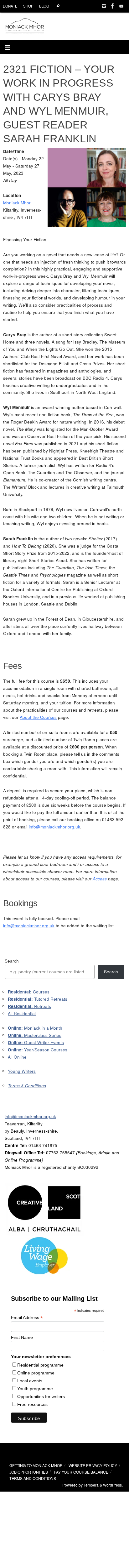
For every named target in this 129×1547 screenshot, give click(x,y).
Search (12, 961)
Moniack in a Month (35, 1028)
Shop (28, 6)
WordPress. (113, 1484)
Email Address (27, 1318)
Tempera (91, 1484)
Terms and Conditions (32, 1478)
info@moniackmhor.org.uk (54, 827)
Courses (28, 992)
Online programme (35, 1372)
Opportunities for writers (41, 1396)
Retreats (29, 1006)
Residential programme (40, 1365)
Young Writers (22, 1071)
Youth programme (35, 1388)
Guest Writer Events (36, 1042)
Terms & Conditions (27, 1086)
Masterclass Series (34, 1035)
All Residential (22, 1013)
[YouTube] (121, 6)
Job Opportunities (28, 1472)
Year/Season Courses (37, 1050)
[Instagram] (104, 6)
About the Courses (38, 717)
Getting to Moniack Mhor (36, 1465)
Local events (29, 1380)
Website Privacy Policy (93, 1465)
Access (100, 879)
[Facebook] (112, 6)
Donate (10, 6)
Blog (44, 6)
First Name (22, 1337)
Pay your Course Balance (81, 1472)
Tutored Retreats (37, 999)
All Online (17, 1057)
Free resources (32, 1404)
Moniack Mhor (16, 203)
